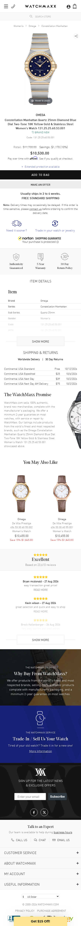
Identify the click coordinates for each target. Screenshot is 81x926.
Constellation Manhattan (54, 26)
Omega (32, 26)
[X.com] (44, 812)
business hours (63, 832)
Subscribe (57, 796)
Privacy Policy (24, 911)
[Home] (40, 6)
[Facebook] (34, 812)
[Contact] (13, 6)
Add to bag (40, 175)
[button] (74, 6)
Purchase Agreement (51, 911)
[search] (31, 16)
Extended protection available (40, 166)
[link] (16, 226)
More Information (40, 751)
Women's (18, 26)
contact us (35, 209)
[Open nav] (6, 6)
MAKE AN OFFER (40, 184)
